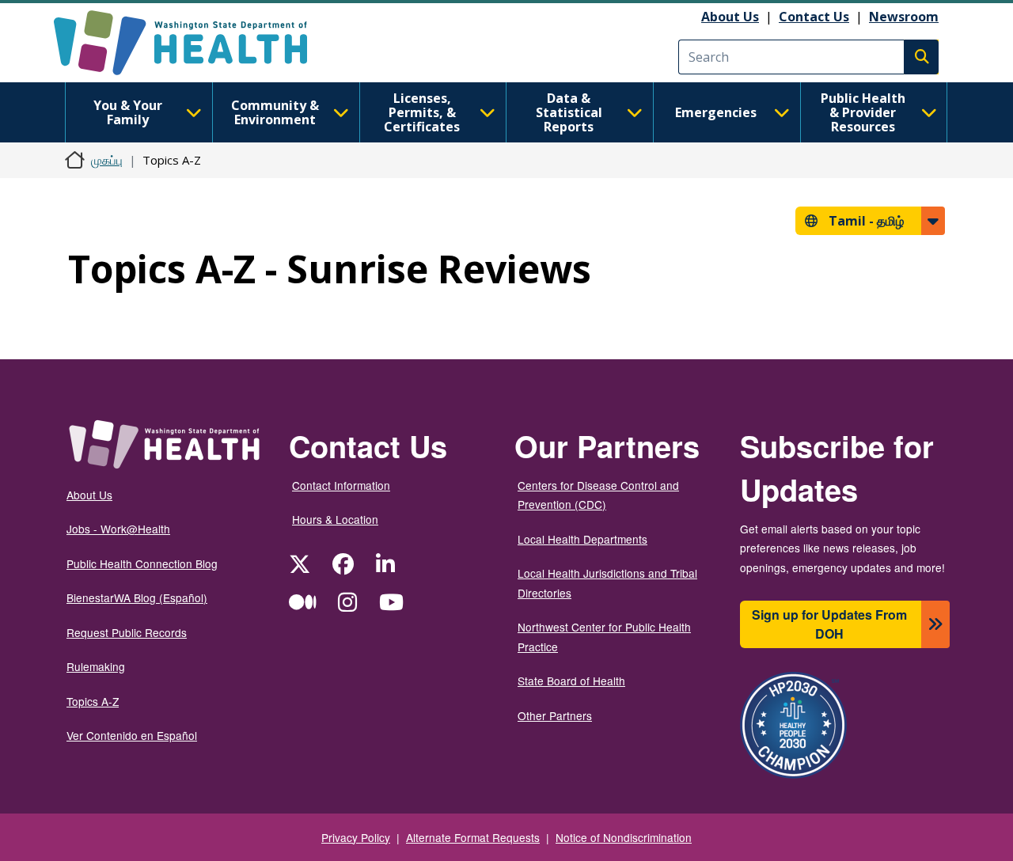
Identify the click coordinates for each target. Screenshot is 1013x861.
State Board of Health (571, 680)
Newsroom (904, 16)
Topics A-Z (92, 701)
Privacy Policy (355, 837)
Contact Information (341, 485)
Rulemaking (95, 666)
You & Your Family (127, 112)
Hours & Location (335, 519)
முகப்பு (107, 160)
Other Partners (555, 715)
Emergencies (716, 112)
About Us (730, 16)
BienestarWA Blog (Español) (136, 597)
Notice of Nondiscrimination (624, 837)
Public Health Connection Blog (142, 563)
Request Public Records (126, 632)
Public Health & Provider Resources (863, 112)
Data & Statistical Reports (569, 112)
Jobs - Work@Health (118, 529)
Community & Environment (275, 112)
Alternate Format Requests (473, 837)
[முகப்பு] (194, 42)
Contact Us (814, 16)
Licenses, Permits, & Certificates (422, 112)
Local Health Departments (582, 539)
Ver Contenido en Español (131, 735)
